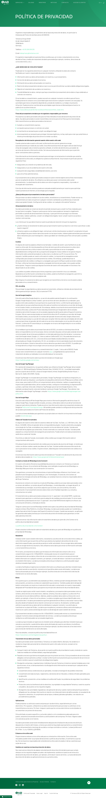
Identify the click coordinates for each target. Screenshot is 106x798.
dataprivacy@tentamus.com (29, 53)
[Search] (103, 3)
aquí (51, 352)
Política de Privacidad (29, 793)
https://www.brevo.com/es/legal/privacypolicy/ (31, 635)
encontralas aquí (26, 416)
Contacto (53, 781)
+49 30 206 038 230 (28, 49)
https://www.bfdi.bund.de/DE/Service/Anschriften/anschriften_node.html (40, 110)
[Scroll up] (88, 782)
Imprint (46, 793)
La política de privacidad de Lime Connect (29, 526)
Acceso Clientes (44, 781)
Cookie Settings (54, 793)
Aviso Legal (40, 793)
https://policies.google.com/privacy (27, 360)
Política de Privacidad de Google (32, 407)
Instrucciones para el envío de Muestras (27, 781)
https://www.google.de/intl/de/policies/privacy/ (48, 457)
